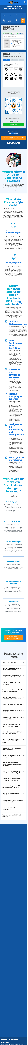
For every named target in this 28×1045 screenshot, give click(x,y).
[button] (25, 2)
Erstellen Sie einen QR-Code (6, 43)
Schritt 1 (6, 26)
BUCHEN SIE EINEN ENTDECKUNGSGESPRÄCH (13, 637)
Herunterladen (13, 124)
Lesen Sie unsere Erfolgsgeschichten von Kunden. (13, 138)
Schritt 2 (6, 53)
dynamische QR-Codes (8, 31)
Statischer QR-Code (6, 33)
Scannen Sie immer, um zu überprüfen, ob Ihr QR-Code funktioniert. (13, 95)
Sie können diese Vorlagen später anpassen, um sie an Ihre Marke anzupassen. (13, 92)
